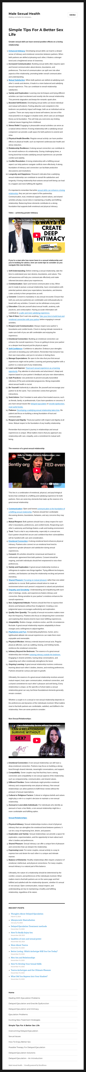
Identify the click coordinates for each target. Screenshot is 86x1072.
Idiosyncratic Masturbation (23, 920)
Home (11, 993)
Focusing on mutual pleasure (28, 580)
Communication (15, 509)
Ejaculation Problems (18, 1014)
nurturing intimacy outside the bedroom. (45, 655)
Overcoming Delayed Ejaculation (23, 1031)
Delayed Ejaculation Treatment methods (29, 926)
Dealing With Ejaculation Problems (24, 998)
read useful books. (16, 407)
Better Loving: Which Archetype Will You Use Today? (34, 951)
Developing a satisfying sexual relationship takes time (38, 410)
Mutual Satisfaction (17, 80)
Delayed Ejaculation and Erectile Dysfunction (29, 1003)
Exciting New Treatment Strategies (24, 1020)
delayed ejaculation (38, 404)
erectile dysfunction (56, 404)
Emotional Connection (18, 541)
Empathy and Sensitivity (19, 590)
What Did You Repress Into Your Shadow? (29, 976)
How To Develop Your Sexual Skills (26, 964)
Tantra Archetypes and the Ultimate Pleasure (31, 970)
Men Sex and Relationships (23, 958)
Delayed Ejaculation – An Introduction (26, 1058)
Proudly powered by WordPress (35, 1065)
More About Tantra (19, 945)
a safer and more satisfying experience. (34, 313)
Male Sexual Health (24, 14)
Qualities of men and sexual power (26, 939)
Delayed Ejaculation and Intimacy (24, 1009)
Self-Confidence (15, 349)
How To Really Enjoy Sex (22, 932)
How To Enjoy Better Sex (20, 1042)
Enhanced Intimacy (17, 51)
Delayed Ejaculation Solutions (22, 1053)
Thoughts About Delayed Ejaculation (27, 914)
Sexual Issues (15, 1036)
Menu (73, 15)
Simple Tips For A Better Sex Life (24, 1025)
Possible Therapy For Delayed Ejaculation (27, 1047)
